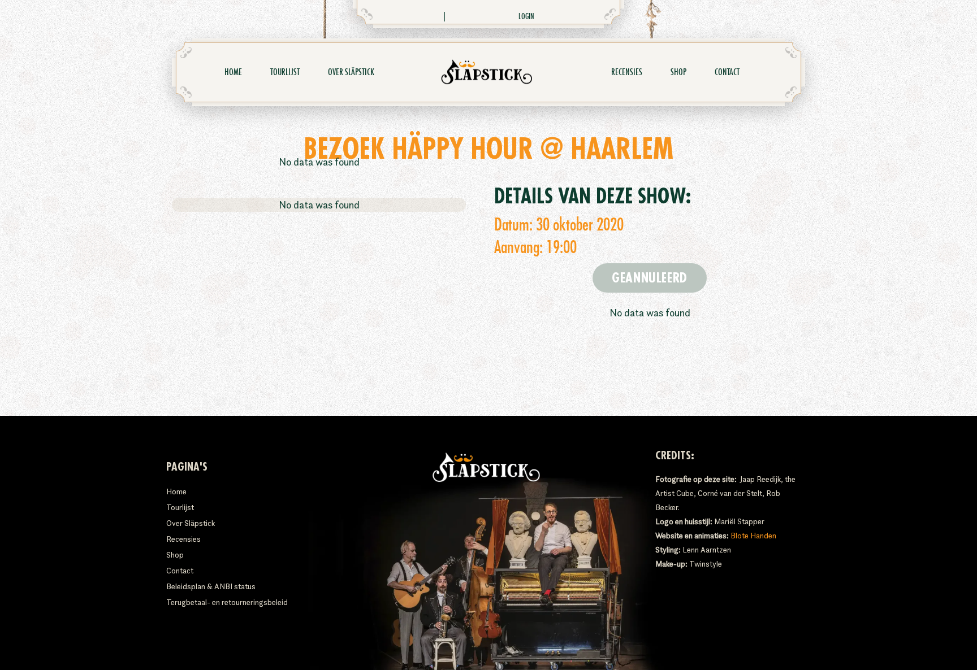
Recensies (626, 72)
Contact (727, 72)
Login (526, 16)
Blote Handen (753, 535)
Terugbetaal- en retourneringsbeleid (227, 602)
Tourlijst (285, 72)
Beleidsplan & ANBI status (211, 586)
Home (233, 72)
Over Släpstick (351, 72)
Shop (678, 72)
